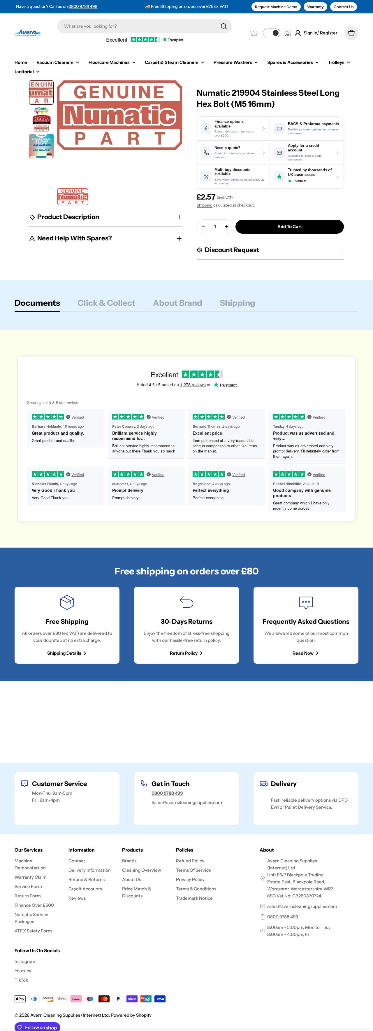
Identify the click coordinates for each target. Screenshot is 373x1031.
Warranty (315, 6)
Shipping (204, 205)
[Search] (223, 26)
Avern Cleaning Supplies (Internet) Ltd (69, 1015)
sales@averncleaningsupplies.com (302, 906)
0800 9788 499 (83, 6)
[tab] (37, 304)
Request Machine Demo (276, 6)
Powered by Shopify (131, 1015)
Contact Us (343, 6)
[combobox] (144, 26)
